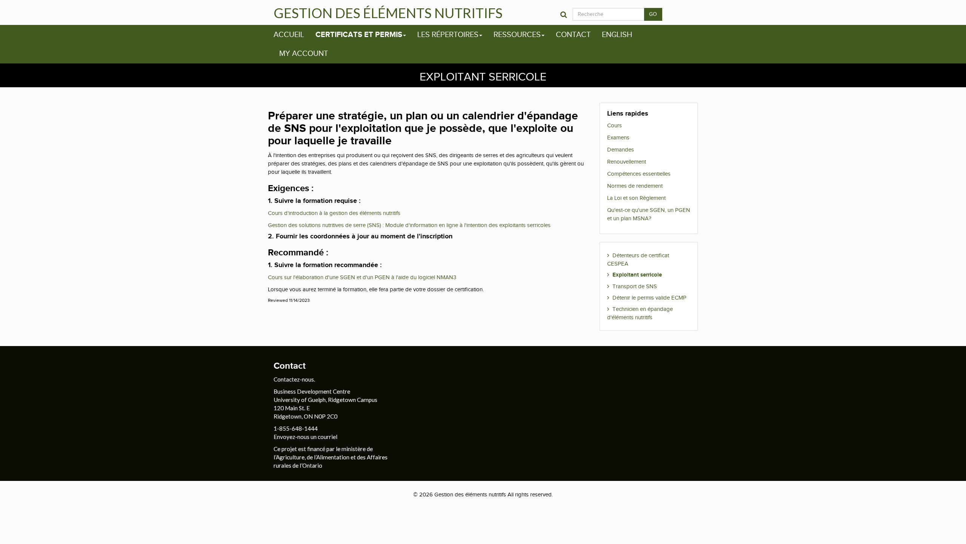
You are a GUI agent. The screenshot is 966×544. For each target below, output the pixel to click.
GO (653, 14)
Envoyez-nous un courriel (305, 436)
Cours (614, 125)
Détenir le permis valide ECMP (649, 297)
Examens (618, 137)
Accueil (289, 34)
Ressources (517, 34)
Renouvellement (626, 161)
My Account (303, 53)
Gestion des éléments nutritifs (388, 13)
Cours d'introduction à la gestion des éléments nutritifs (334, 213)
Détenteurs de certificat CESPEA (638, 259)
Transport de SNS (634, 286)
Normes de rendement (635, 185)
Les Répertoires (447, 34)
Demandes (620, 149)
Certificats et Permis (358, 34)
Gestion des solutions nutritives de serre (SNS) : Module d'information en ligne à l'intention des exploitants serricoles (409, 225)
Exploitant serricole (637, 274)
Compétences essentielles (639, 173)
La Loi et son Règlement (636, 198)
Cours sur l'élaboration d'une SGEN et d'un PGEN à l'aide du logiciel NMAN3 (362, 277)
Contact (573, 34)
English (617, 34)
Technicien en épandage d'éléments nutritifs (640, 313)
